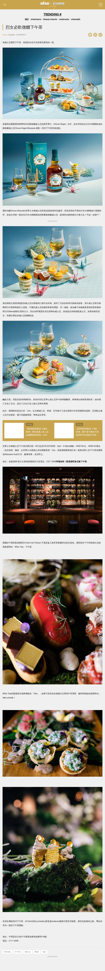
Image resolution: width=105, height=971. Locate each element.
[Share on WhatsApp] (95, 35)
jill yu (13, 35)
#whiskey (7, 952)
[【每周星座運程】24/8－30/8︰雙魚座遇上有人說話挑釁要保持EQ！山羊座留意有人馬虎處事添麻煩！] (14, 430)
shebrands (64, 19)
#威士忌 (27, 952)
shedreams (36, 19)
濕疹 (27, 19)
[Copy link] (100, 35)
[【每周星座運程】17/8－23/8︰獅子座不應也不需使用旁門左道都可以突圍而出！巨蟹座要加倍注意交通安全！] (64, 430)
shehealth (75, 19)
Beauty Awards (50, 19)
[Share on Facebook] (90, 35)
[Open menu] (100, 4)
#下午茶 (18, 952)
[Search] (5, 4)
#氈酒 (36, 952)
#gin (44, 952)
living (5, 35)
